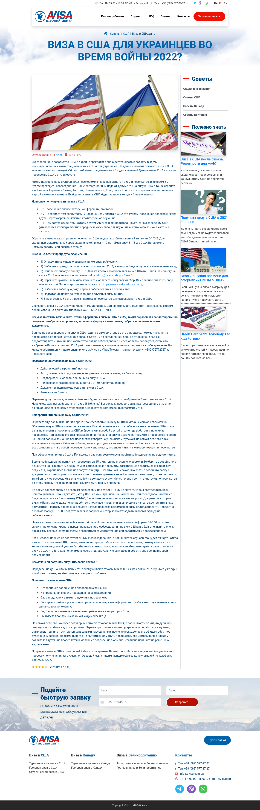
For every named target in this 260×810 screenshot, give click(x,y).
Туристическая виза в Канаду (91, 763)
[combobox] (103, 702)
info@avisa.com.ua (192, 773)
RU (221, 3)
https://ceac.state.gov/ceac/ (114, 275)
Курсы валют (217, 740)
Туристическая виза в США (47, 763)
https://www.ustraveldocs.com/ (122, 284)
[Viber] (200, 3)
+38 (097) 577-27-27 (173, 3)
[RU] (107, 33)
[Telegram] (194, 3)
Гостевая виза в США (43, 767)
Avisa (59, 155)
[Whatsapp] (206, 3)
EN (225, 3)
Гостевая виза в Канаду (87, 767)
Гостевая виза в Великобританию (139, 767)
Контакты (183, 755)
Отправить (182, 702)
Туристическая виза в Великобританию (143, 763)
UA (216, 3)
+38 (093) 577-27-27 (197, 768)
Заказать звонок (209, 16)
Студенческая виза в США (46, 772)
